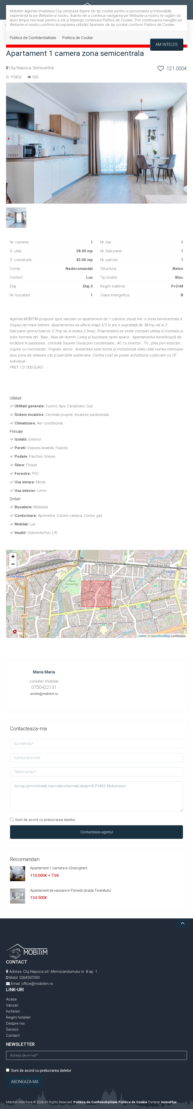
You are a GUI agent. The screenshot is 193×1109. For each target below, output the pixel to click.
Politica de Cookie (77, 37)
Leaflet (142, 636)
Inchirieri (13, 1011)
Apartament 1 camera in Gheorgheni (58, 868)
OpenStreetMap (160, 636)
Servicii (12, 1029)
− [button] (13, 564)
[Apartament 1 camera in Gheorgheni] (17, 873)
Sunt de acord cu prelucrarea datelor (45, 819)
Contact (13, 1035)
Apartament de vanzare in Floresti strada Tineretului (70, 890)
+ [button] (13, 556)
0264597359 (29, 977)
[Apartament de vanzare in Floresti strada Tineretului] (17, 895)
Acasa (11, 999)
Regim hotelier (18, 1017)
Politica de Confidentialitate (33, 37)
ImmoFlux (169, 1102)
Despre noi (15, 1023)
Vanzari (12, 1005)
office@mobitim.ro (37, 983)
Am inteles (167, 44)
